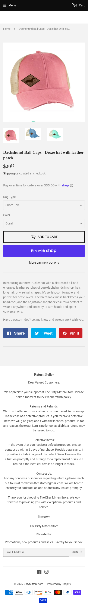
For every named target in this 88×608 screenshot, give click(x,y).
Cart (81, 5)
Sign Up (77, 552)
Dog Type (9, 197)
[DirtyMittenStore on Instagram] (46, 572)
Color (6, 215)
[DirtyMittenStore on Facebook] (39, 572)
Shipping (9, 173)
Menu (12, 5)
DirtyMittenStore (33, 584)
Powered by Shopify (59, 584)
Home (6, 28)
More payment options (44, 262)
